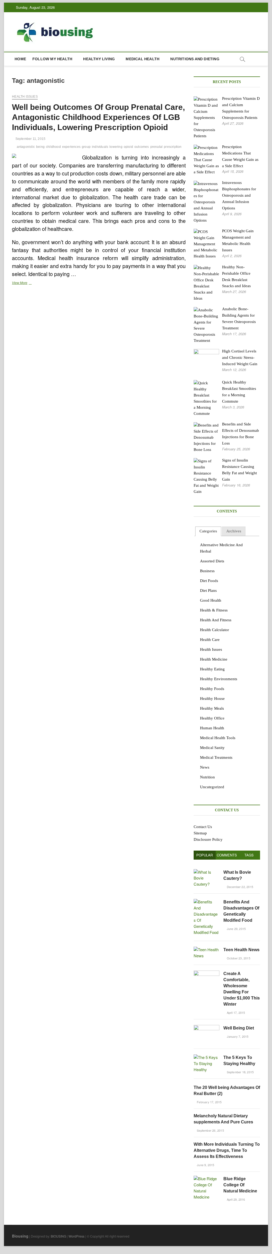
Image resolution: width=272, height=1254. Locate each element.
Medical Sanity (212, 747)
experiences (71, 147)
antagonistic (26, 147)
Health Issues (25, 96)
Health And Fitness (215, 620)
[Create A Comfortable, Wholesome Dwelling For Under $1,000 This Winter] (207, 973)
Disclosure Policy (208, 839)
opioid (128, 147)
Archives (233, 531)
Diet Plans (208, 590)
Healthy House (212, 698)
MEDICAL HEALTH (142, 59)
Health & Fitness (214, 610)
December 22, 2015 (239, 887)
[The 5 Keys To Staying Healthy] (207, 1057)
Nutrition (207, 777)
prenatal (156, 147)
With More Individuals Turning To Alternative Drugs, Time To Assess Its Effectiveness (227, 1150)
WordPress (76, 1236)
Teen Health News (241, 949)
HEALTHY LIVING (99, 59)
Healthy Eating (212, 669)
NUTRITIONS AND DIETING (194, 59)
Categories (208, 531)
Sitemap (200, 833)
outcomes (141, 147)
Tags (249, 854)
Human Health (212, 728)
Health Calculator (214, 630)
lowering (115, 147)
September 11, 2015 (29, 139)
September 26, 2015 (210, 1130)
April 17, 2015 (235, 1012)
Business (207, 571)
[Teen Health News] (207, 949)
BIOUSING (58, 1236)
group (86, 147)
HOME (20, 59)
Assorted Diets (212, 561)
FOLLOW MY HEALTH (52, 59)
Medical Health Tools (217, 738)
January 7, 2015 (237, 1036)
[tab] (208, 531)
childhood (53, 147)
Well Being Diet (238, 1028)
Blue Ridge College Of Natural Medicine (240, 1185)
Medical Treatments (216, 757)
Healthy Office (212, 718)
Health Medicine (213, 659)
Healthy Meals (212, 708)
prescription (172, 147)
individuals (100, 147)
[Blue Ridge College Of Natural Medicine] (207, 1178)
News (204, 767)
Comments (227, 854)
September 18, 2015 (240, 1072)
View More (28, 283)
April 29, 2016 (235, 1199)
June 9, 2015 (205, 1165)
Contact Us (203, 827)
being (40, 147)
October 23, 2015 (238, 958)
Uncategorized (212, 787)
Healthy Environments (218, 679)
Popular (204, 854)
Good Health (210, 600)
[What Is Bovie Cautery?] (207, 872)
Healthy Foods (212, 689)
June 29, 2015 (236, 929)
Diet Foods (209, 581)
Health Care (210, 639)
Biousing (20, 1236)
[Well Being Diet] (207, 1028)
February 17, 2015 (209, 1102)
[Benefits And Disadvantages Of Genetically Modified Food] (207, 901)
